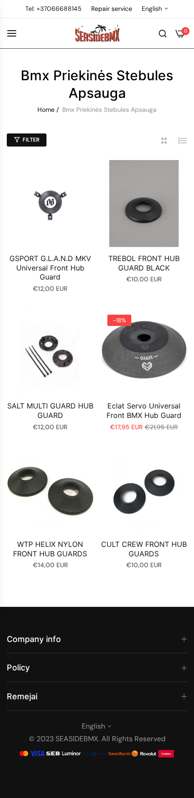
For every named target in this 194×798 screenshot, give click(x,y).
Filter (31, 139)
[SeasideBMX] (97, 33)
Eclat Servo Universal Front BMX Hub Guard (143, 410)
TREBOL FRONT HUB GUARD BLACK (144, 263)
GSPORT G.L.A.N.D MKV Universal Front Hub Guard (50, 268)
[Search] (162, 33)
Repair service (111, 9)
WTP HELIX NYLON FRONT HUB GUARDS (50, 549)
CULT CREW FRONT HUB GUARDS (144, 549)
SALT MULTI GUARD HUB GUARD (50, 410)
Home (46, 109)
